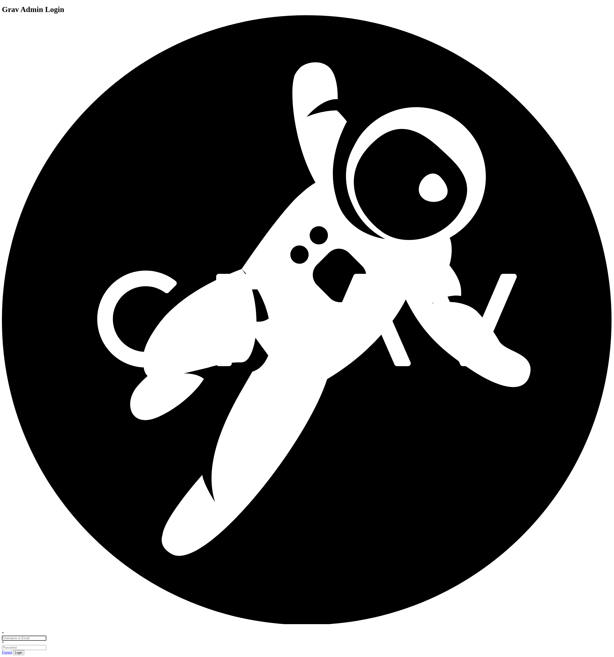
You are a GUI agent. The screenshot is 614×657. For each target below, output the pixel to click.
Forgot (7, 652)
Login (18, 652)
